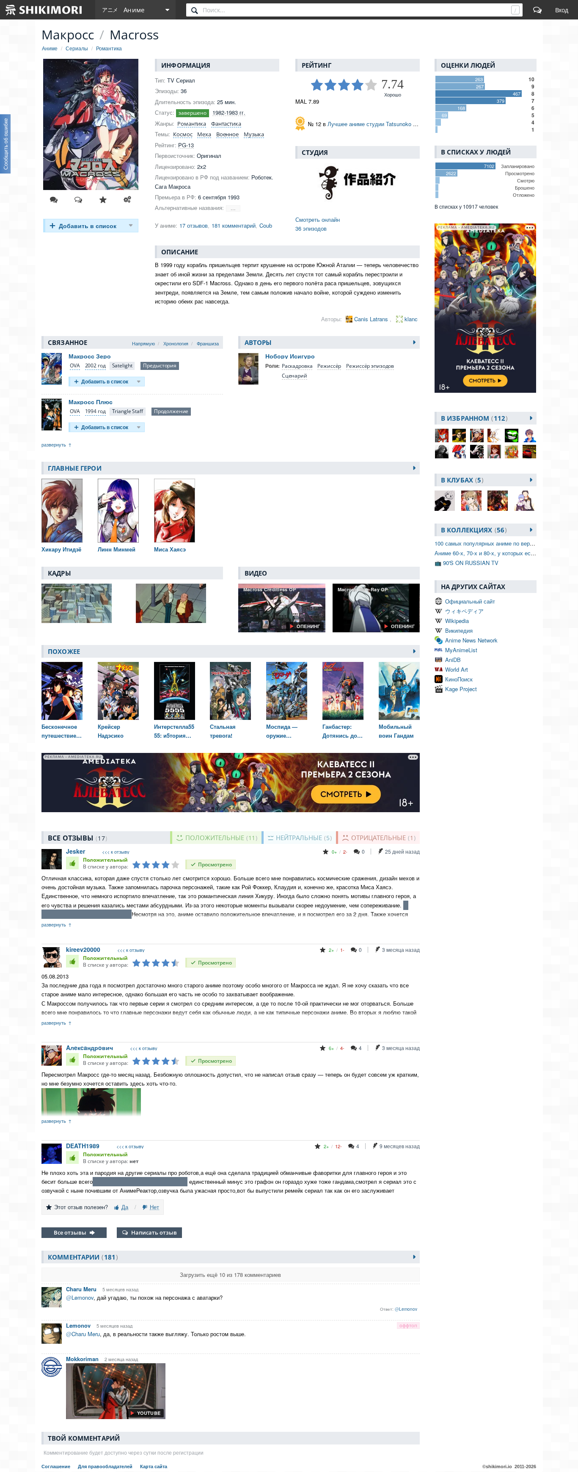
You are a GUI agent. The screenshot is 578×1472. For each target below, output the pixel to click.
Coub (265, 225)
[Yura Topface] (529, 435)
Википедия (459, 630)
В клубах (461, 480)
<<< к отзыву (115, 851)
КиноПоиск (459, 679)
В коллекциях (472, 530)
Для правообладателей (106, 1466)
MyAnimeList (461, 650)
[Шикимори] (44, 9)
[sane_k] (459, 435)
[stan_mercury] (511, 451)
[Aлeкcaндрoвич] (477, 435)
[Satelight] (122, 366)
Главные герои (75, 468)
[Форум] (537, 9)
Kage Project (461, 689)
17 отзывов (193, 225)
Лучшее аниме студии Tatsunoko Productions (385, 124)
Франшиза (208, 343)
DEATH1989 (82, 1145)
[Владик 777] (511, 435)
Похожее (64, 651)
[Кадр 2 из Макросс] (179, 603)
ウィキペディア (464, 611)
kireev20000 (83, 949)
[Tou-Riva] (442, 451)
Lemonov (78, 1325)
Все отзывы (70, 1232)
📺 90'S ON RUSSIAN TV (466, 563)
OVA (75, 365)
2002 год (95, 365)
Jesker (75, 851)
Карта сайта (153, 1466)
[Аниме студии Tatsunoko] (357, 182)
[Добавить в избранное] (102, 199)
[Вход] (562, 9)
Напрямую (143, 343)
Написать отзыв (154, 1232)
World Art (456, 669)
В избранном (473, 418)
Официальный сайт (470, 601)
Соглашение (56, 1466)
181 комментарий (234, 225)
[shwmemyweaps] (442, 435)
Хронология (175, 343)
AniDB (453, 660)
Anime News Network (471, 640)
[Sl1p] (494, 451)
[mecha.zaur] (494, 435)
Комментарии (82, 1257)
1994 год (95, 411)
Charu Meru (81, 1289)
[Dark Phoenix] (477, 451)
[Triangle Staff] (128, 412)
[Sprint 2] (529, 451)
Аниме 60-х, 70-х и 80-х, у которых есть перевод (497, 553)
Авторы (258, 342)
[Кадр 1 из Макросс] (85, 603)
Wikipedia (457, 621)
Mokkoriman (82, 1359)
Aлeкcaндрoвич (89, 1047)
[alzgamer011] (459, 451)
